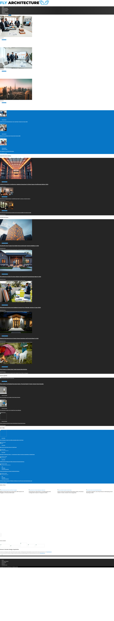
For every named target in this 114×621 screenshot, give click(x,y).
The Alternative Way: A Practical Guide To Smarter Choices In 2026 (21, 75)
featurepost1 (4, 39)
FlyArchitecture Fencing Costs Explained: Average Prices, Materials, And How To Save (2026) (20, 307)
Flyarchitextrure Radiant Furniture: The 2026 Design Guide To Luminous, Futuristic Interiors (15, 198)
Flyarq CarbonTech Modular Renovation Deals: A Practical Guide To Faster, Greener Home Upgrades (22, 383)
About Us (3, 12)
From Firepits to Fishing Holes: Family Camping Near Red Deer (13, 369)
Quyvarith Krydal (2, 46)
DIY (2, 466)
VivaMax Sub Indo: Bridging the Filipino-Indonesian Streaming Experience (12, 461)
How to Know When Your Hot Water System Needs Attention (10, 397)
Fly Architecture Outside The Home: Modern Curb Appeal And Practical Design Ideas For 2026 (20, 276)
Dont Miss (3, 438)
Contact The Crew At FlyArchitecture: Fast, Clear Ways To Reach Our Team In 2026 (14, 121)
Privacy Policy (4, 562)
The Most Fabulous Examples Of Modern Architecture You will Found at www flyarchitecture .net (16, 480)
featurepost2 (4, 119)
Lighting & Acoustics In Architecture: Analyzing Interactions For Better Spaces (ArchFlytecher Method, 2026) (24, 184)
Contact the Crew (5, 13)
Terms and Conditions (5, 561)
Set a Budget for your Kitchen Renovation (7, 151)
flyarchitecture (49, 551)
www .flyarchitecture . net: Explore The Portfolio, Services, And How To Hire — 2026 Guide (28, 43)
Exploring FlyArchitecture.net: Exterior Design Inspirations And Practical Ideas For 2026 (19, 338)
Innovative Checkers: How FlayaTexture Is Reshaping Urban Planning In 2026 (99, 492)
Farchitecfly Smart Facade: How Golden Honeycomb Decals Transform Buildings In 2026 (19, 245)
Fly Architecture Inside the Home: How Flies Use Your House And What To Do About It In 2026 (15, 212)
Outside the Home (5, 9)
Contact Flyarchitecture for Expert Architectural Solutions (9, 471)
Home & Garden (5, 10)
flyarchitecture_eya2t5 (3, 153)
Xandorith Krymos (3, 123)
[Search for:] (4, 15)
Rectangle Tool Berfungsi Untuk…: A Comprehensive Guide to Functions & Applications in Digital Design (17, 454)
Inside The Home (5, 8)
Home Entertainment (5, 469)
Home (3, 7)
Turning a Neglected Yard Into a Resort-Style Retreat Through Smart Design (12, 423)
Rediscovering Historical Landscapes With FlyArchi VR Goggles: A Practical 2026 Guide (12, 492)
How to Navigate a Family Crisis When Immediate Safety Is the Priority (11, 440)
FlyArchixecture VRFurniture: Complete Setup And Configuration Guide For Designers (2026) (40, 492)
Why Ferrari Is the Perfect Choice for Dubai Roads (8, 447)
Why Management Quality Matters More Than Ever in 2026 (18, 106)
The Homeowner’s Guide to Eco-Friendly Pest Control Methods (10, 410)
